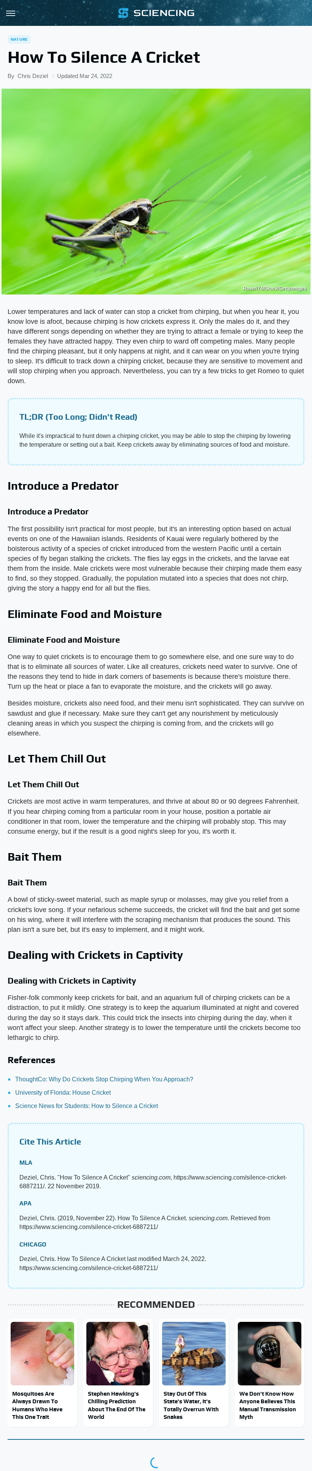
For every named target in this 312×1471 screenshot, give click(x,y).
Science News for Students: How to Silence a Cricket (86, 1106)
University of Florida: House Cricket (63, 1092)
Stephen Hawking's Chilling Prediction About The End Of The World (116, 1405)
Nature (19, 39)
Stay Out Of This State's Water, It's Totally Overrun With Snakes (191, 1405)
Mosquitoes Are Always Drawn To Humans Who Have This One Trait (37, 1405)
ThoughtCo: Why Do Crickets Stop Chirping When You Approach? (104, 1079)
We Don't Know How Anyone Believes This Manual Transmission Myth (267, 1405)
